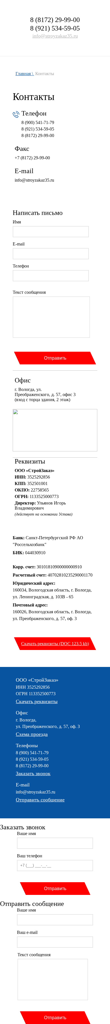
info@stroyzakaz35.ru (55, 36)
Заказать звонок (33, 773)
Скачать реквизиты (37, 701)
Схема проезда (32, 734)
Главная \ (25, 73)
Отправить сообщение (40, 800)
